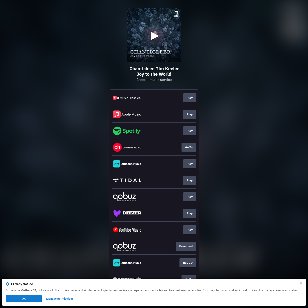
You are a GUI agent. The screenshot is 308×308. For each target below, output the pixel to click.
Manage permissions (60, 298)
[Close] (301, 283)
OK (23, 298)
